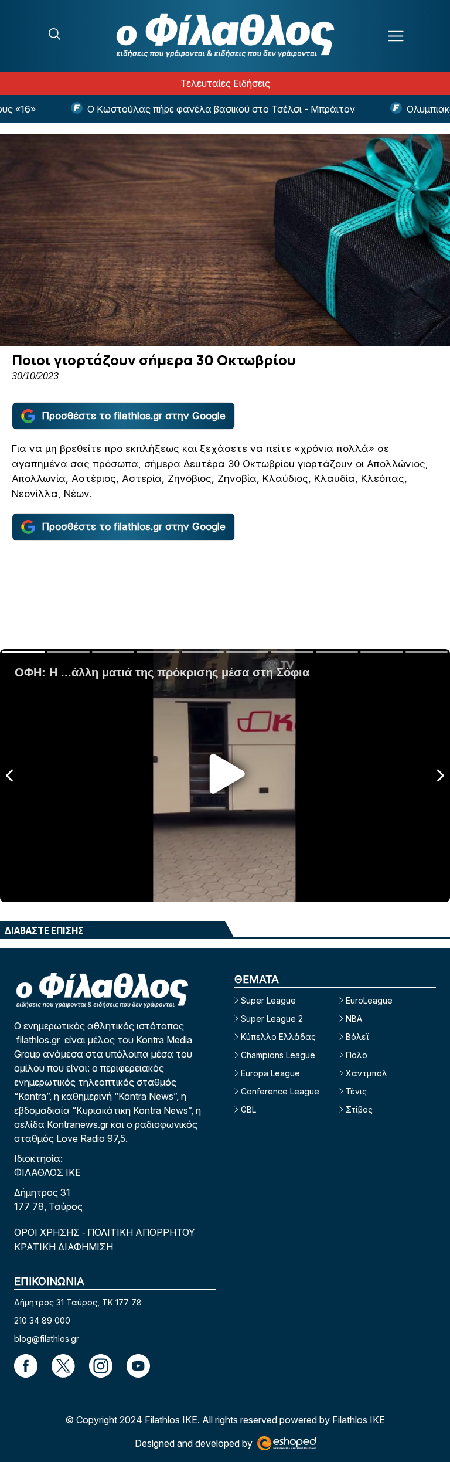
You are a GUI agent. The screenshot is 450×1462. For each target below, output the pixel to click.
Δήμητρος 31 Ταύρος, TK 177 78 (78, 1302)
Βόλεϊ (357, 1037)
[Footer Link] (26, 1366)
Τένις (356, 1091)
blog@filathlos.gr (46, 1339)
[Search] (54, 34)
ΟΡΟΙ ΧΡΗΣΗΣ (48, 1232)
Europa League (270, 1073)
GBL (248, 1109)
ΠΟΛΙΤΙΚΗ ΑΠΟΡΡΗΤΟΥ (141, 1232)
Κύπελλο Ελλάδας (278, 1037)
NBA (354, 1019)
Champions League (278, 1055)
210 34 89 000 (42, 1320)
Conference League (280, 1091)
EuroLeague (369, 1000)
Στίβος (359, 1109)
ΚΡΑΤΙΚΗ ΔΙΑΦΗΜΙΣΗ (63, 1247)
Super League (268, 1000)
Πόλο (356, 1055)
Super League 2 (272, 1019)
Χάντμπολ (366, 1073)
